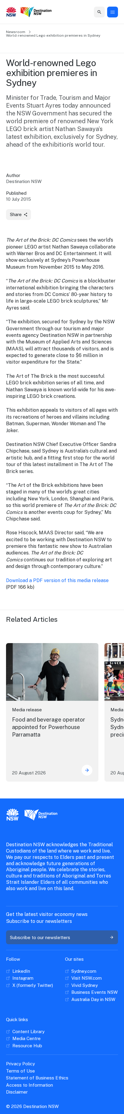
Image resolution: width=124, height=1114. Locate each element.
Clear (93, 11)
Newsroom (15, 32)
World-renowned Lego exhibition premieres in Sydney (53, 35)
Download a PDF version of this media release (57, 580)
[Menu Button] (112, 12)
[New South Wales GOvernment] (11, 12)
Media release (27, 709)
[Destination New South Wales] (36, 12)
